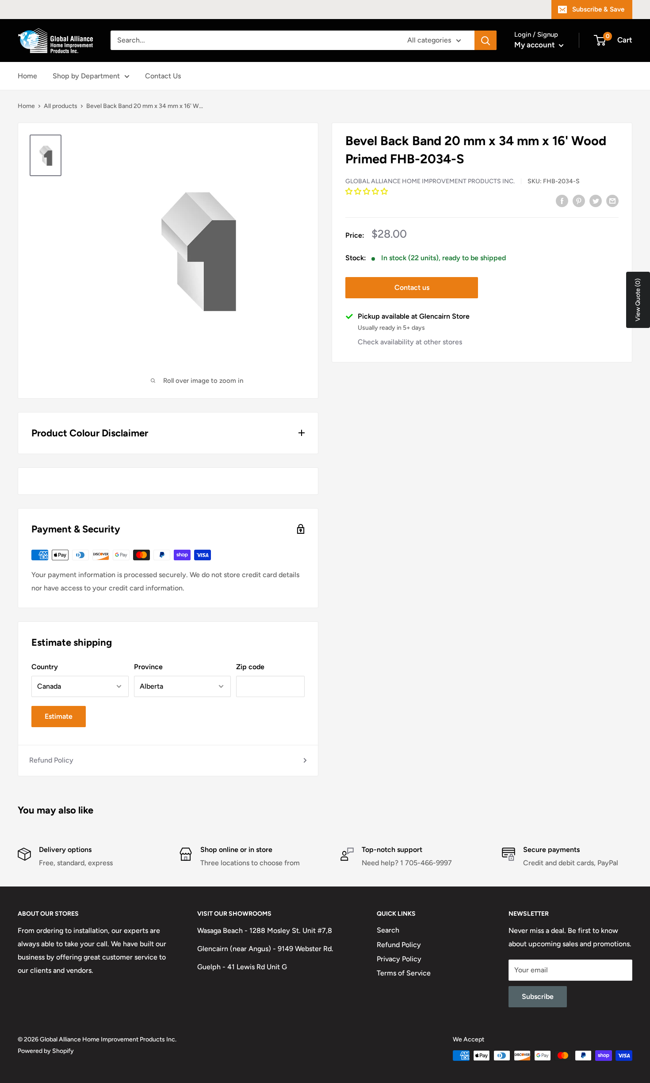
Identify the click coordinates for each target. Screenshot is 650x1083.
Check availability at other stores (410, 342)
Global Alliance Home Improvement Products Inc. (430, 181)
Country (44, 667)
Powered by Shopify (46, 1051)
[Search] (485, 40)
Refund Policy (51, 760)
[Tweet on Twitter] (595, 200)
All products (60, 106)
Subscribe (538, 996)
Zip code (250, 667)
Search (388, 930)
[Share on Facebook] (562, 200)
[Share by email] (612, 200)
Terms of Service (404, 973)
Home (27, 76)
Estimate (59, 716)
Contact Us (163, 76)
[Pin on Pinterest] (579, 200)
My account (535, 44)
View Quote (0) (638, 299)
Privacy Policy (399, 959)
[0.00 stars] (367, 191)
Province (148, 667)
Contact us (411, 287)
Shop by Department (86, 76)
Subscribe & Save (598, 9)
